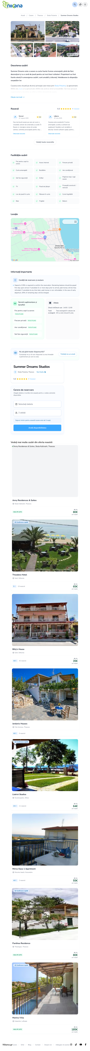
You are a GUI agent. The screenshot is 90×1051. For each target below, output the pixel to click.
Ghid (22, 1045)
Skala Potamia (60, 86)
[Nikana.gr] (12, 4)
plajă (20, 89)
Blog (29, 1045)
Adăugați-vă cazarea (62, 1045)
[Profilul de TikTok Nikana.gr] (76, 1044)
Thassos (31, 372)
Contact (37, 1045)
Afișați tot (74, 54)
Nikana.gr (7, 1044)
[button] (68, 109)
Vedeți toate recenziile (45, 142)
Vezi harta (40, 372)
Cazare (14, 1045)
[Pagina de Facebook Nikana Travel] (85, 1044)
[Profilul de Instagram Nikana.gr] (71, 1044)
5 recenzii (76, 109)
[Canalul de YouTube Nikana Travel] (81, 1044)
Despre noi (48, 1045)
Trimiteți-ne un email (67, 354)
